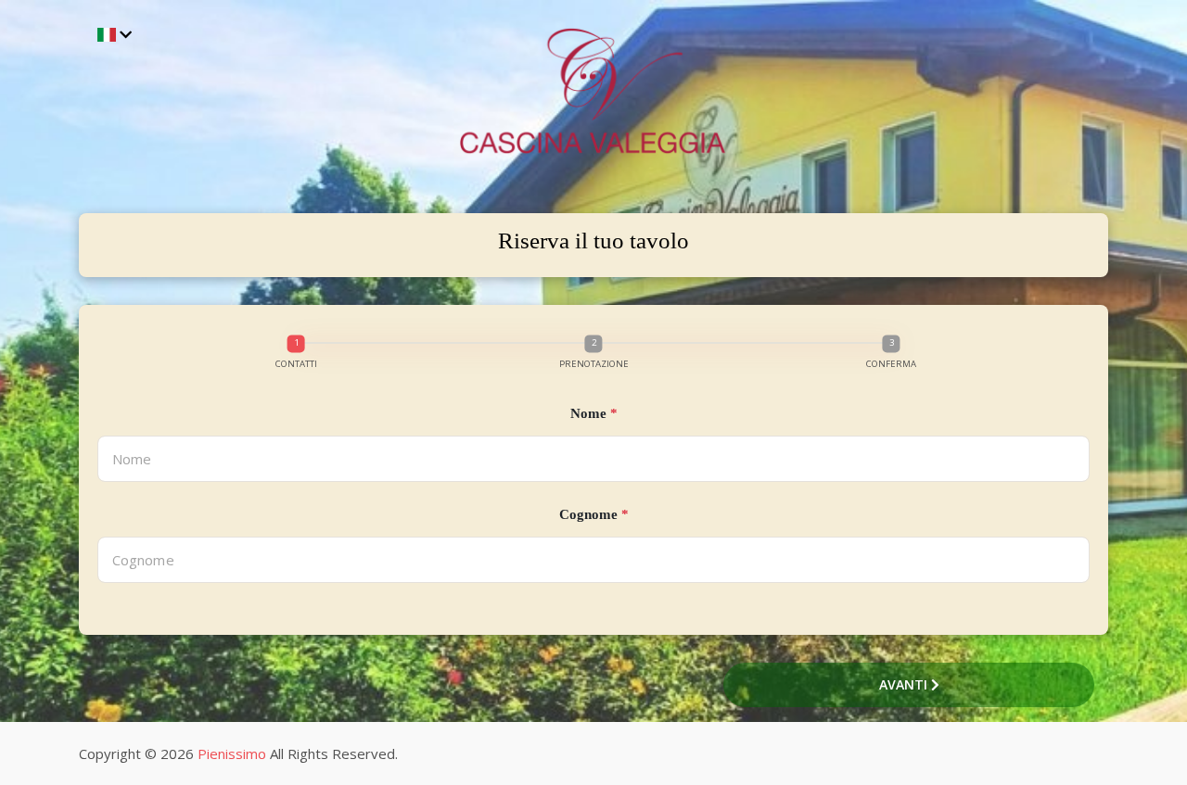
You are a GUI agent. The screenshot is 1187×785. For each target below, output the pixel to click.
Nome (594, 413)
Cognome (594, 514)
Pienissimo (232, 753)
